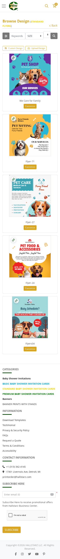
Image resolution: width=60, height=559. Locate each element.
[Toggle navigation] (4, 6)
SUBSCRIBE (11, 530)
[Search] (46, 6)
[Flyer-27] (30, 196)
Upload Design (38, 48)
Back (54, 25)
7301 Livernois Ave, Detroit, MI (23, 471)
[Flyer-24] (30, 257)
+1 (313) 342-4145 (16, 466)
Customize (30, 106)
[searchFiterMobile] (6, 36)
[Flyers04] (30, 317)
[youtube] (36, 554)
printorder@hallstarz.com (16, 476)
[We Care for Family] (30, 74)
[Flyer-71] (30, 135)
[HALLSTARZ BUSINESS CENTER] (13, 6)
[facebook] (16, 554)
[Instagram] (22, 554)
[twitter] (29, 554)
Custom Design (15, 48)
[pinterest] (44, 554)
